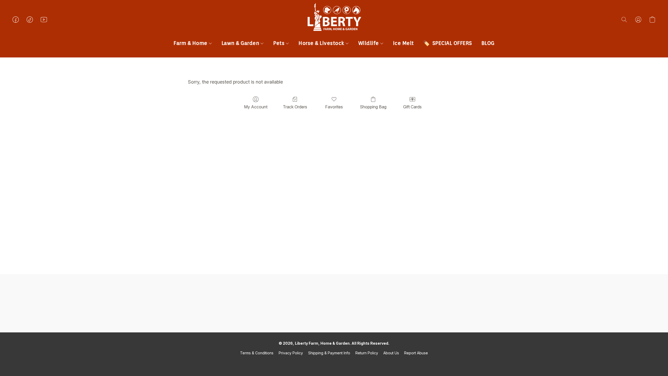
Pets (279, 43)
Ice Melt (403, 43)
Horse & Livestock (322, 43)
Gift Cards (412, 106)
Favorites (334, 106)
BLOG (487, 43)
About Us (391, 353)
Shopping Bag (373, 106)
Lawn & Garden (241, 43)
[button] (334, 24)
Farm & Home (191, 43)
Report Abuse (416, 353)
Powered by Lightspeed (334, 362)
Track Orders (295, 106)
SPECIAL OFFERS (452, 43)
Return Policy (366, 353)
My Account (255, 106)
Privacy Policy (291, 353)
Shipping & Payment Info (329, 353)
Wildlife (369, 43)
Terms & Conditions (256, 353)
